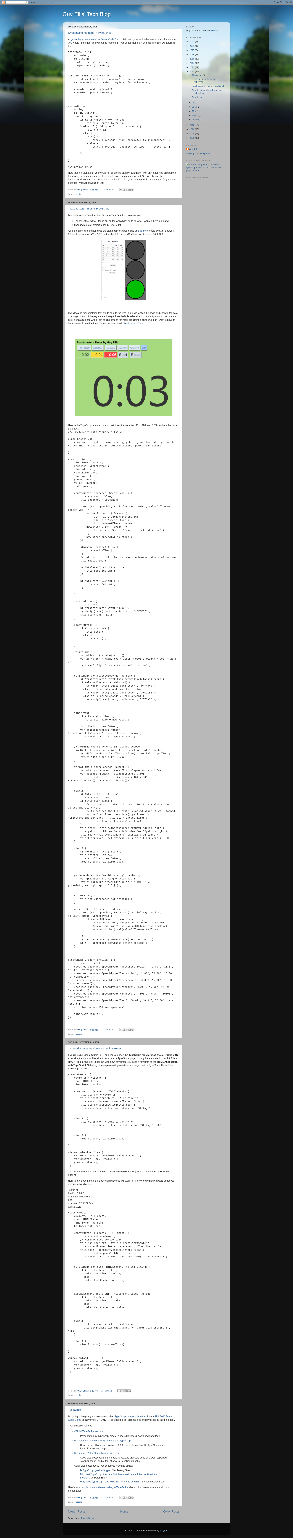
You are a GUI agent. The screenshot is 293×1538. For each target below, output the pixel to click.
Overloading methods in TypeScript (89, 32)
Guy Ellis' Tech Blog (87, 14)
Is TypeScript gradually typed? (96, 1470)
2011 (192, 125)
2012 (192, 71)
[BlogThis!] (123, 189)
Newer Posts (76, 1511)
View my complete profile (198, 153)
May (194, 111)
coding (79, 194)
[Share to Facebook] (129, 189)
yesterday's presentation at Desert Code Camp (96, 39)
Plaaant (214, 30)
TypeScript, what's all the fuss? (131, 1416)
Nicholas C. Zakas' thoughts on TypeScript (97, 1453)
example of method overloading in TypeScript (103, 1487)
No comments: (107, 189)
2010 (192, 129)
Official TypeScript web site (88, 1431)
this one (142, 230)
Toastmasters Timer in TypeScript (88, 208)
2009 (192, 133)
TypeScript (74, 1409)
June (194, 107)
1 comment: (106, 1391)
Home (124, 1511)
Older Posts (171, 1511)
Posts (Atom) (87, 1518)
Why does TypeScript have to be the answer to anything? (110, 1481)
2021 (192, 46)
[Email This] (120, 189)
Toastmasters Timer (133, 323)
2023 (192, 41)
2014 (192, 63)
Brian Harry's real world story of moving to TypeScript (102, 1440)
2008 (192, 138)
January (196, 119)
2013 (192, 67)
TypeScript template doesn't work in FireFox (94, 1048)
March (195, 115)
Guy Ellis (194, 149)
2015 (192, 59)
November (197, 75)
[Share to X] (126, 189)
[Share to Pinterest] (132, 189)
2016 (192, 54)
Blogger (163, 1530)
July (194, 102)
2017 (192, 50)
